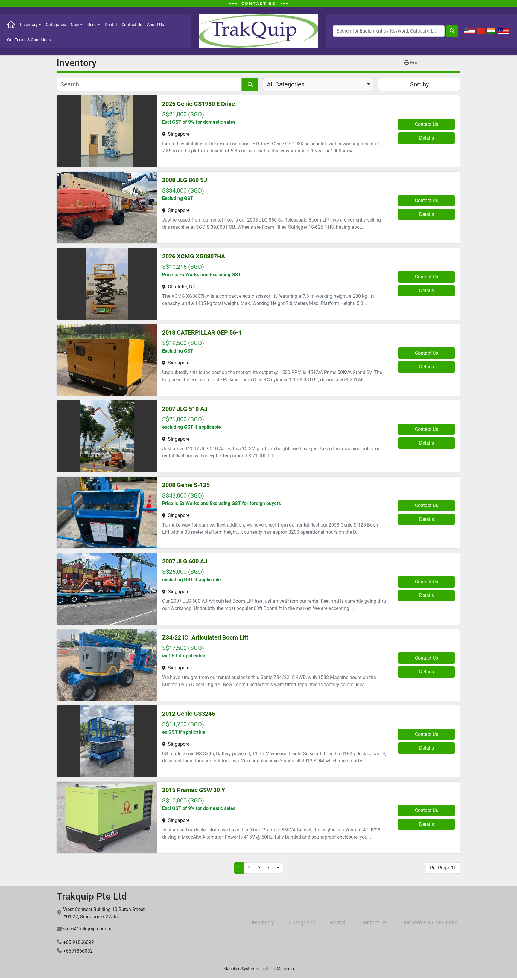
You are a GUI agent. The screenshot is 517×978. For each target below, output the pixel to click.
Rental (111, 24)
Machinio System (239, 968)
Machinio (285, 968)
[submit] (452, 31)
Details (426, 138)
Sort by (419, 84)
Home (11, 24)
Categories (56, 24)
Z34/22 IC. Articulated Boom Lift (205, 637)
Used (92, 24)
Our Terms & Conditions (29, 39)
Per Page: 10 (443, 868)
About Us (155, 24)
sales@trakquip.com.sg (87, 929)
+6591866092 (78, 951)
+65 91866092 (78, 942)
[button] (30, 24)
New (75, 24)
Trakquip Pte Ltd (92, 896)
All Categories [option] (285, 84)
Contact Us (131, 24)
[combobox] (318, 84)
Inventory (29, 24)
